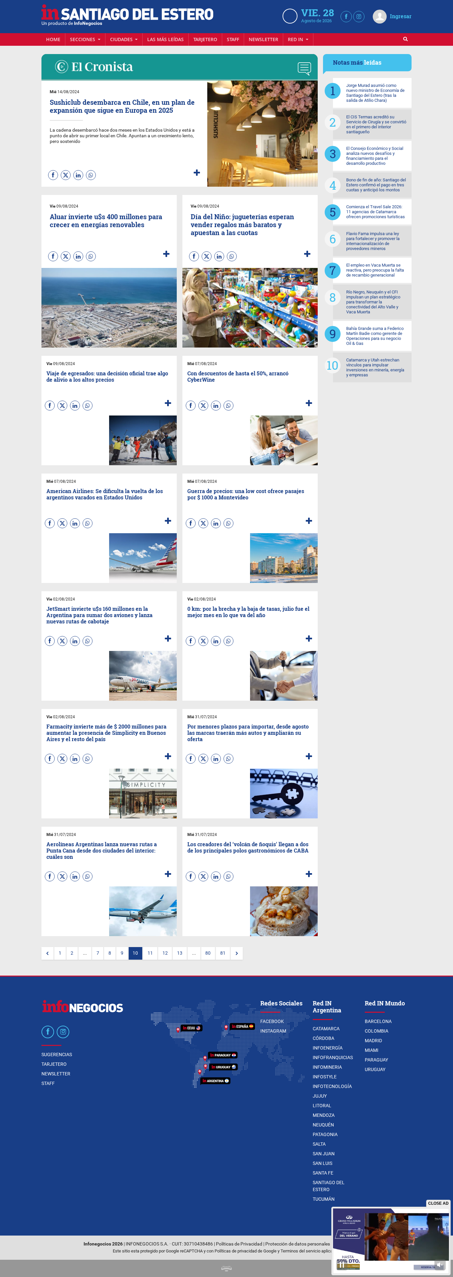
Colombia (376, 1031)
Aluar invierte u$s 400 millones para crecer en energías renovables (106, 220)
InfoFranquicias (333, 1057)
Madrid (373, 1040)
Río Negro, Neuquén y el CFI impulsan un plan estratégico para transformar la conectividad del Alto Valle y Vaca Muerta (373, 301)
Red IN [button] (296, 39)
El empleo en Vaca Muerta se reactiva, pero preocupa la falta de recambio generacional (375, 270)
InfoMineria (327, 1067)
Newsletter (263, 39)
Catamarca (326, 1028)
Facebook (272, 1021)
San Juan (324, 1153)
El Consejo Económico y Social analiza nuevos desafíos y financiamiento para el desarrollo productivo (374, 156)
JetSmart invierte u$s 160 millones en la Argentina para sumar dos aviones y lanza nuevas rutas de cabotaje (99, 615)
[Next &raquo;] (237, 953)
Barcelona (378, 1021)
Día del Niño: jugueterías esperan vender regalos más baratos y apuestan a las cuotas (242, 224)
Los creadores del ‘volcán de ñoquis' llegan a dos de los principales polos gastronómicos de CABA (248, 847)
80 (208, 953)
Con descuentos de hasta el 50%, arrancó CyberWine (238, 376)
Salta (319, 1144)
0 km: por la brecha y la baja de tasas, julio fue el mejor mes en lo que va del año (248, 611)
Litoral (322, 1105)
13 (179, 953)
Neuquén (323, 1124)
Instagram (273, 1031)
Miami (371, 1050)
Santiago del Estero (329, 1186)
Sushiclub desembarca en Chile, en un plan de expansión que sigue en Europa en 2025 (122, 106)
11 (150, 953)
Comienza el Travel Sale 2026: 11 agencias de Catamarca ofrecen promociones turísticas (375, 211)
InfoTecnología (332, 1086)
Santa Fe (323, 1173)
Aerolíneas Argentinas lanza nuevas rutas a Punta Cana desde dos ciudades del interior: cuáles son (101, 850)
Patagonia (325, 1134)
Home (53, 39)
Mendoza (324, 1115)
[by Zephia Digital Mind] (226, 1268)
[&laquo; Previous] (47, 953)
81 (223, 953)
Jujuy (320, 1096)
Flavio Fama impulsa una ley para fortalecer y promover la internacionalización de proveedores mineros (373, 241)
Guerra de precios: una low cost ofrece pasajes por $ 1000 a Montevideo (245, 494)
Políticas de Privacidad (239, 1244)
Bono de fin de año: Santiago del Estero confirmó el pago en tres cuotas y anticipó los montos (376, 184)
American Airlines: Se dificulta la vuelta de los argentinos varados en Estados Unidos (104, 494)
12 (165, 953)
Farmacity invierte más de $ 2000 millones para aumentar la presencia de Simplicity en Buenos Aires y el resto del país (106, 732)
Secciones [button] (83, 39)
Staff (233, 39)
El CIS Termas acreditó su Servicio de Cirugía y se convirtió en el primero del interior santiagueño (376, 124)
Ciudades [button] (122, 39)
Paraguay (376, 1059)
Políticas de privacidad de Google (246, 1250)
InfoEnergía (328, 1048)
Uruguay (375, 1069)
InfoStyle (325, 1076)
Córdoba (323, 1038)
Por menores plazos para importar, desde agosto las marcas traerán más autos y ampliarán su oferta (248, 732)
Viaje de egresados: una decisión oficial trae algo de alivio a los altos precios (107, 376)
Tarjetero (205, 39)
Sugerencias (56, 1054)
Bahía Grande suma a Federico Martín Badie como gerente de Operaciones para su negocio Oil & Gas (375, 336)
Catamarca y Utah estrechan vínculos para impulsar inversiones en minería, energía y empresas (375, 367)
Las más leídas (165, 39)
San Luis (322, 1163)
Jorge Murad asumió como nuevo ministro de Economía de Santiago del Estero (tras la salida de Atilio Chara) (375, 93)
